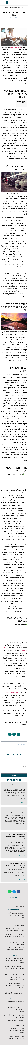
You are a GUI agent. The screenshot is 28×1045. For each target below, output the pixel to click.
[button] (7, 2)
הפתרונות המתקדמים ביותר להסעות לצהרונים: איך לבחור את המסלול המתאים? (14, 1023)
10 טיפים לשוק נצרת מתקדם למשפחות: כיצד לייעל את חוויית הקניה (15, 865)
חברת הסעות (15, 7)
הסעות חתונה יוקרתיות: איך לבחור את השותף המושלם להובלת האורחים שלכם (14, 942)
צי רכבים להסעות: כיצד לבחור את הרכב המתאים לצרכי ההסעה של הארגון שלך (14, 985)
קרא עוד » (22, 802)
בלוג (20, 7)
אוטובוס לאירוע (12, 692)
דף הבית (24, 7)
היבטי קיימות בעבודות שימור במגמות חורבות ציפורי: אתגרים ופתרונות (15, 837)
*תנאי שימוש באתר (19, 907)
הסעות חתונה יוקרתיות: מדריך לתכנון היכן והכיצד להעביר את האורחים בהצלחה (15, 923)
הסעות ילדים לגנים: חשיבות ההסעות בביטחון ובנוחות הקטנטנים (16, 1031)
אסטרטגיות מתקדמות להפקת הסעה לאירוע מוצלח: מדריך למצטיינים (15, 915)
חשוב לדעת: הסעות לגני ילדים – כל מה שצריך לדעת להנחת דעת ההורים (14, 1009)
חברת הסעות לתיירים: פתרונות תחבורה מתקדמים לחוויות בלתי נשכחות (15, 961)
